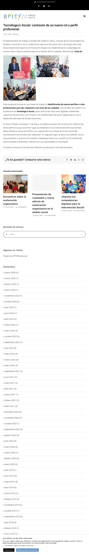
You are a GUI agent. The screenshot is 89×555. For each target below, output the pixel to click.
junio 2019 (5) (11, 476)
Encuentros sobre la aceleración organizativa (14, 200)
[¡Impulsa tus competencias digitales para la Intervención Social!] (73, 184)
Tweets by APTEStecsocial (15, 256)
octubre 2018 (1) (12, 511)
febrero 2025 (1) (12, 284)
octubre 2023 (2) (12, 301)
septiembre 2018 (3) (14, 516)
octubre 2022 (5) (12, 336)
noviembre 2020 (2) (13, 418)
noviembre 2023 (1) (13, 296)
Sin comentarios (21, 207)
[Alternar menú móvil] (84, 16)
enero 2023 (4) (11, 331)
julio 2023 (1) (10, 307)
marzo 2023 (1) (11, 325)
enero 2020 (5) (11, 464)
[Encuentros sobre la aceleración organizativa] (15, 184)
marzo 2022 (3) (11, 360)
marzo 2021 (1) (11, 394)
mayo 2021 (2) (11, 383)
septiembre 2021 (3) (14, 371)
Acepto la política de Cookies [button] (27, 550)
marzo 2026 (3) (11, 272)
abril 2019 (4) (11, 487)
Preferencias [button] (9, 550)
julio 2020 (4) (10, 441)
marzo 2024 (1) (11, 290)
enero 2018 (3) (11, 534)
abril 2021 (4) (11, 389)
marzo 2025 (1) (11, 278)
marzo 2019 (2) (11, 493)
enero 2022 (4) (11, 365)
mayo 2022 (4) (11, 354)
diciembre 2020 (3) (13, 412)
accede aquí (47, 147)
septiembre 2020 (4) (14, 429)
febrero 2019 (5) (12, 499)
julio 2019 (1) (10, 470)
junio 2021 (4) (11, 377)
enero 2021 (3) (11, 406)
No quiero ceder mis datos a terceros (19, 545)
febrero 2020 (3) (12, 458)
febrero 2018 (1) (12, 528)
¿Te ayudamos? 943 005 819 (45, 2)
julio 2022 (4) (10, 348)
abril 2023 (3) (11, 319)
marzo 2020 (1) (11, 453)
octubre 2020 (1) (12, 423)
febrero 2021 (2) (12, 400)
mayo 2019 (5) (11, 482)
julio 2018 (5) (10, 522)
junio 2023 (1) (11, 313)
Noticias (15, 34)
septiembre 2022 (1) (14, 342)
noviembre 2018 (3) (13, 505)
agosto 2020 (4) (12, 435)
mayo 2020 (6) (11, 447)
